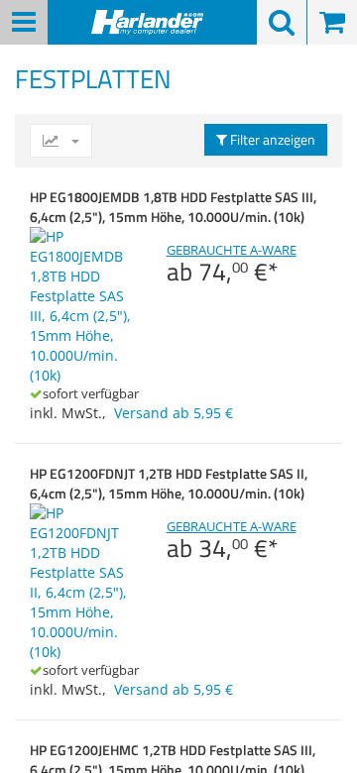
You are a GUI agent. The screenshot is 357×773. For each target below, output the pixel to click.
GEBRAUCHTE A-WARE (232, 263)
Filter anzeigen (271, 139)
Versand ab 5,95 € (173, 412)
